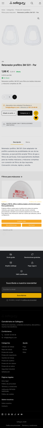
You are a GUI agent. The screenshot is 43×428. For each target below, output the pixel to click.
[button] (5, 202)
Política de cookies (35, 201)
